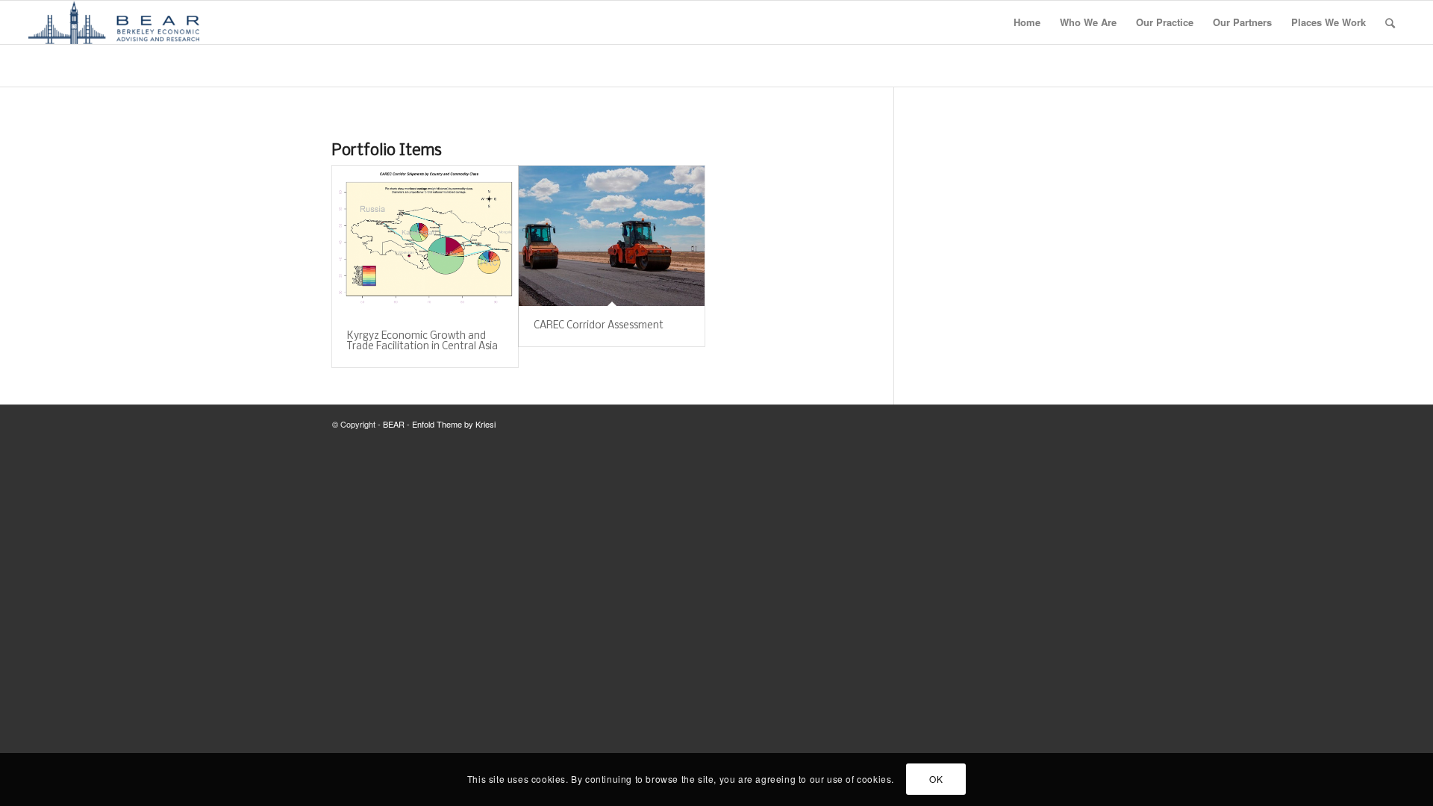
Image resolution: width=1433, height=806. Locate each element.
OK (936, 779)
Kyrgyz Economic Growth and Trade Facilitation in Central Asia (422, 341)
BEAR (394, 424)
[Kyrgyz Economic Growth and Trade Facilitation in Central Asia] (425, 241)
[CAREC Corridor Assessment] (612, 236)
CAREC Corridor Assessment (599, 325)
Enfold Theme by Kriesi (454, 424)
